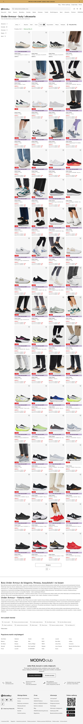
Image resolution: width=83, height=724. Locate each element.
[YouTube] (6, 699)
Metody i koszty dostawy (23, 698)
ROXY (43, 641)
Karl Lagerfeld (31, 646)
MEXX (43, 643)
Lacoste (16, 648)
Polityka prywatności (31, 721)
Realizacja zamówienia (22, 703)
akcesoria (25, 595)
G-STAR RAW (31, 648)
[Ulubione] (77, 8)
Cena (36, 24)
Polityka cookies (55, 721)
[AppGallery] (71, 715)
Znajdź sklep (74, 4)
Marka (42, 24)
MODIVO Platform (38, 701)
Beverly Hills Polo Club (74, 646)
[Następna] (79, 1)
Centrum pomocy (21, 713)
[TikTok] (2, 704)
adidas (70, 641)
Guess (56, 648)
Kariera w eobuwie (38, 705)
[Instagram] (2, 699)
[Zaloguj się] (74, 8)
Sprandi (3, 646)
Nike (29, 641)
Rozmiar (26, 24)
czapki (40, 595)
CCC (43, 639)
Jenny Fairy (58, 643)
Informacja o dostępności (56, 708)
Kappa (16, 641)
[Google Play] (71, 709)
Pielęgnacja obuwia (55, 703)
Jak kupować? (53, 698)
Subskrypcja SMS (54, 710)
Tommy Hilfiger (31, 643)
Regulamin (13, 721)
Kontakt (19, 710)
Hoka (43, 648)
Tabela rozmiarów (54, 701)
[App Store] (71, 712)
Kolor (31, 24)
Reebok (43, 646)
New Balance (18, 646)
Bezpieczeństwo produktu (56, 713)
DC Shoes (3, 643)
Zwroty (19, 701)
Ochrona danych (63, 721)
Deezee (16, 643)
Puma (2, 648)
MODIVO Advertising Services (41, 710)
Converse (71, 643)
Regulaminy (36, 713)
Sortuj (16, 24)
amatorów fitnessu (28, 588)
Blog (59, 4)
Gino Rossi (3, 639)
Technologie (53, 705)
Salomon (17, 639)
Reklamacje (20, 708)
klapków (28, 591)
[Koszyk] (80, 8)
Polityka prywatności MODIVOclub (44, 721)
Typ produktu (50, 24)
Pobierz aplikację (66, 4)
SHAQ (70, 648)
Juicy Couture (58, 646)
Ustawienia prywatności (21, 721)
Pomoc (80, 4)
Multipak (63, 24)
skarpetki (56, 595)
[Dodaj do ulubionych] (29, 32)
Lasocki (57, 639)
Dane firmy (36, 698)
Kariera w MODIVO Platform (40, 703)
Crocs (70, 639)
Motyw (57, 24)
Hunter (30, 639)
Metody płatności (21, 705)
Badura (3, 641)
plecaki (33, 595)
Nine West (57, 641)
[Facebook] (10, 699)
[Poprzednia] (3, 1)
